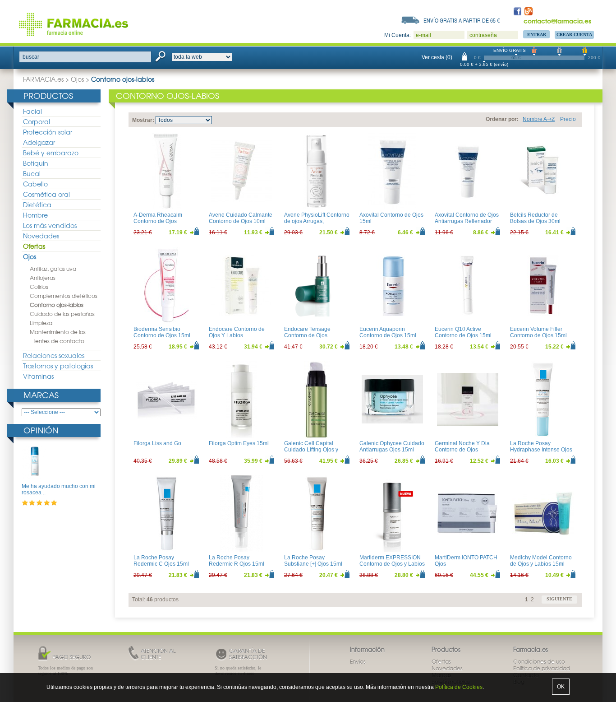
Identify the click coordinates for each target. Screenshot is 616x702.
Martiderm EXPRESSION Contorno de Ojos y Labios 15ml (392, 564)
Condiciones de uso (539, 661)
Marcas (41, 395)
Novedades (41, 235)
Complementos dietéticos (63, 296)
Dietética (37, 204)
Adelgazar (39, 142)
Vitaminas (38, 376)
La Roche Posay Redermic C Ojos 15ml (161, 560)
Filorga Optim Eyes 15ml (239, 443)
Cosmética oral (46, 194)
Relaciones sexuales (53, 355)
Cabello (35, 183)
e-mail (423, 35)
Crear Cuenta (574, 34)
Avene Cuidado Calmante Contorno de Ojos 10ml (240, 218)
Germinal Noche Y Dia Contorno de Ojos (462, 446)
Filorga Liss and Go (157, 443)
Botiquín (35, 162)
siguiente (559, 598)
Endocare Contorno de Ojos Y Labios (237, 332)
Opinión (40, 430)
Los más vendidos (50, 225)
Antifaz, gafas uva (53, 269)
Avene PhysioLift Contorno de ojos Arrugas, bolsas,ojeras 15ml (316, 221)
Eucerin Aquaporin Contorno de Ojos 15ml (387, 332)
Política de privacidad (541, 668)
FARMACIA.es (43, 79)
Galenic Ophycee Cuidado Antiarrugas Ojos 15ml (391, 446)
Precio (568, 119)
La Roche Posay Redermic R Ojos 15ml (236, 560)
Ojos (77, 79)
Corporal (36, 121)
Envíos (358, 661)
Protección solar (47, 131)
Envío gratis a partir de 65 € (461, 20)
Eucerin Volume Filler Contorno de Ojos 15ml (538, 332)
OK (561, 686)
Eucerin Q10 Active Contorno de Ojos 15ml (463, 332)
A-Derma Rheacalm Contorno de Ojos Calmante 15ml (157, 221)
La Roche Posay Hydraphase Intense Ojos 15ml (541, 450)
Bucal (32, 173)
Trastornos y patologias (58, 365)
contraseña (483, 35)
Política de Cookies (459, 687)
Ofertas (34, 246)
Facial (32, 111)
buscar (31, 57)
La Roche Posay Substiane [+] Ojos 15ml (313, 560)
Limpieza (41, 323)
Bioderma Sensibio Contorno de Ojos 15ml (161, 332)
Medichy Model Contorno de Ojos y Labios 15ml (541, 560)
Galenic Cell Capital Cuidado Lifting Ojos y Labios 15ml (311, 450)
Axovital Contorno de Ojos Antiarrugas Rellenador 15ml (467, 221)
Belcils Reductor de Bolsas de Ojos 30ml (535, 218)
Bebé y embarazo (50, 152)
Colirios (39, 287)
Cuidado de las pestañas (62, 314)
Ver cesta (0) (437, 57)
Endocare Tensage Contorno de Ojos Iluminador (307, 335)
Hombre (35, 214)
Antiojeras (42, 278)
